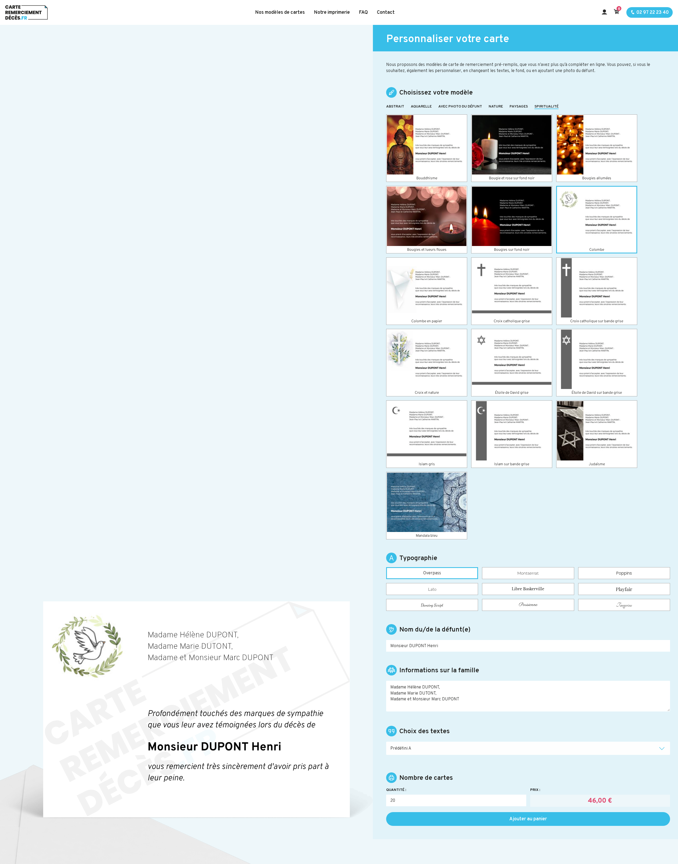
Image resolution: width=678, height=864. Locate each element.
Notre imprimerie (332, 13)
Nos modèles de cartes (280, 13)
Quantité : (396, 790)
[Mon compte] (604, 12)
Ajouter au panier (528, 819)
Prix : (535, 790)
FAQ (363, 13)
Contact (386, 13)
